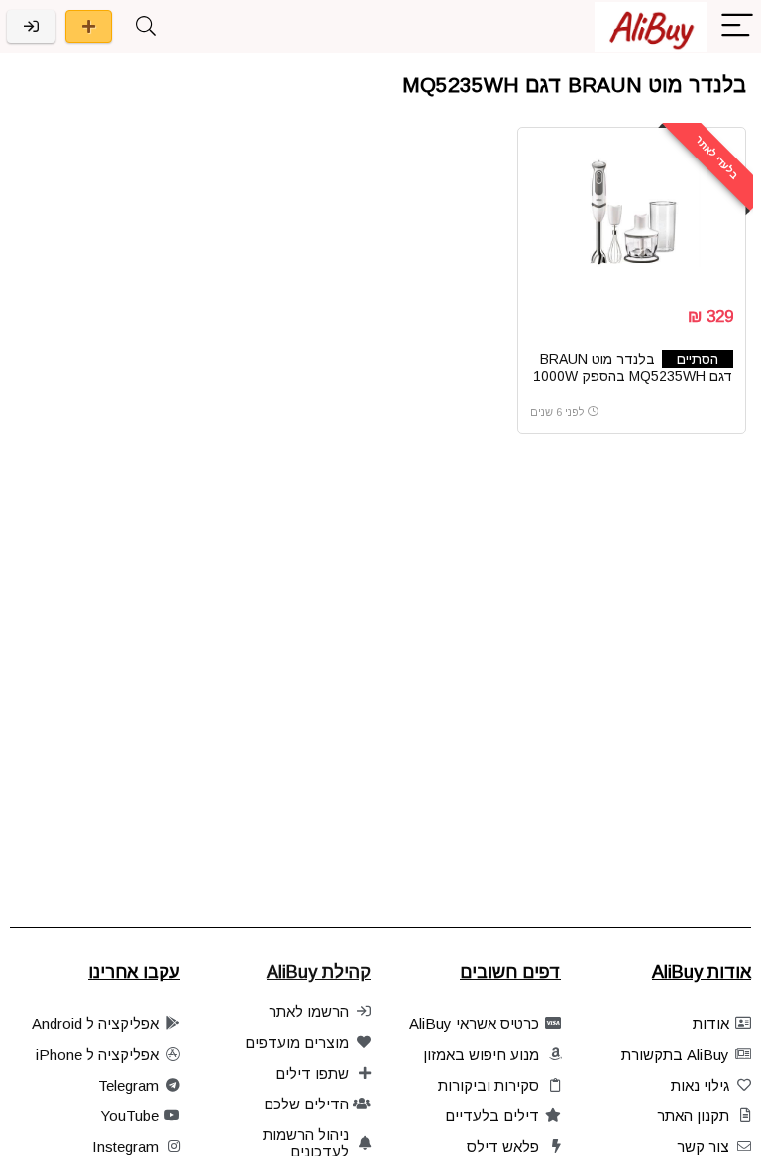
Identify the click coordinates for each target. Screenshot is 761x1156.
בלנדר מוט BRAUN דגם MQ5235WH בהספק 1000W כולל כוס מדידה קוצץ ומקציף (633, 376)
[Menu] (737, 26)
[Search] (145, 26)
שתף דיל (88, 26)
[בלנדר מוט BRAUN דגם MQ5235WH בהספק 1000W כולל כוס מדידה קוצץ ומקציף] (631, 214)
